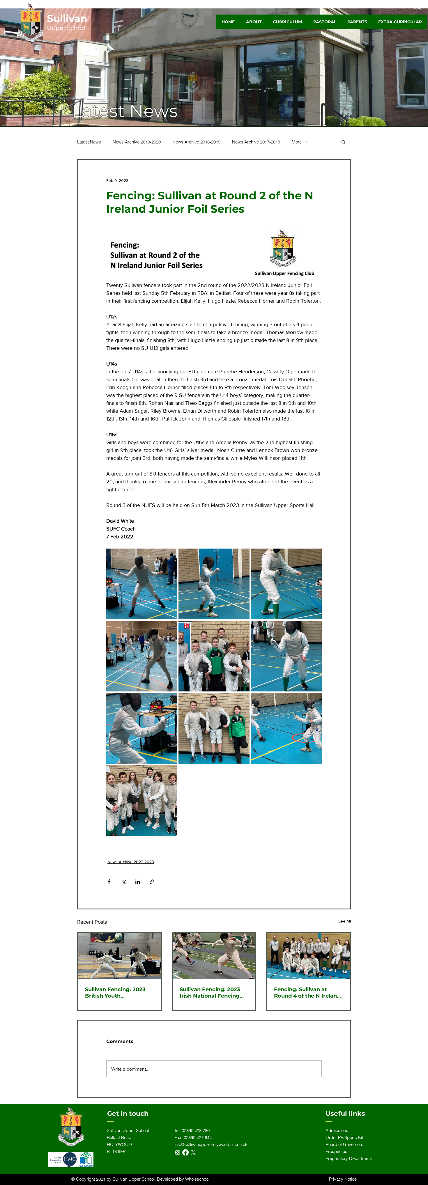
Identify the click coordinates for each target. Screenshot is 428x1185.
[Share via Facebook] (109, 881)
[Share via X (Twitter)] (123, 881)
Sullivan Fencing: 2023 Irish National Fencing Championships (210, 992)
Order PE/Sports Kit (344, 1137)
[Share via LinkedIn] (137, 881)
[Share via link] (152, 881)
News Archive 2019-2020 (137, 142)
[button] (253, 22)
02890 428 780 (196, 1130)
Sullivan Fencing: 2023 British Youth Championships (115, 992)
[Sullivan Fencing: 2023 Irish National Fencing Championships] (214, 956)
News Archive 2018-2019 (196, 142)
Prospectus (336, 1151)
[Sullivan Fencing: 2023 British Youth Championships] (119, 956)
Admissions (337, 1130)
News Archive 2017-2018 (256, 142)
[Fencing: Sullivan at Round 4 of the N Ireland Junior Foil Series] (308, 956)
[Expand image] (141, 584)
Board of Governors (344, 1144)
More (297, 142)
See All (344, 921)
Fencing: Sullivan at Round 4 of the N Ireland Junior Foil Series (307, 992)
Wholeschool (197, 1179)
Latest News (89, 142)
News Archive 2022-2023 (130, 861)
